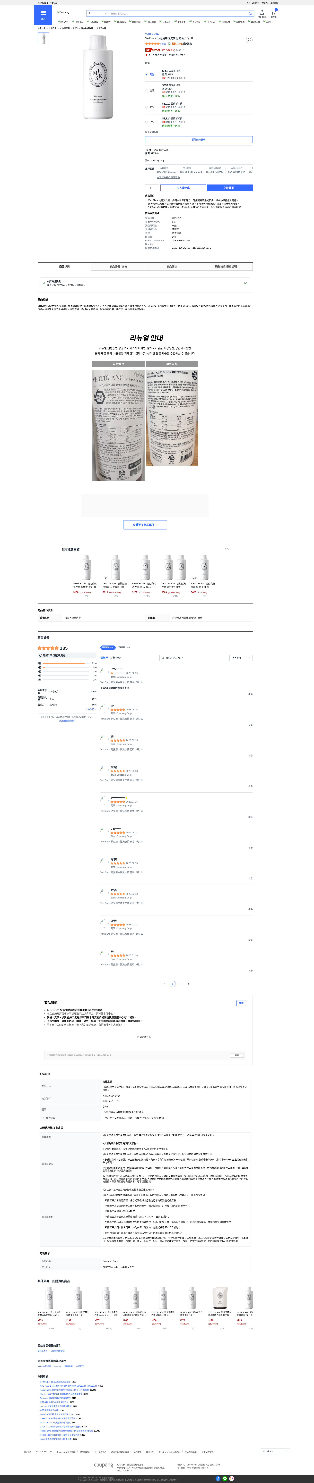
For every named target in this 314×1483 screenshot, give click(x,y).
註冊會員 (255, 3)
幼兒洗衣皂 (42, 1351)
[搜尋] (250, 13)
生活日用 (53, 28)
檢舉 (237, 1055)
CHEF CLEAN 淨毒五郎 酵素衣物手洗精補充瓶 (60, 1427)
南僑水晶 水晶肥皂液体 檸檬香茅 (54, 1402)
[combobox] (241, 658)
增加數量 (157, 189)
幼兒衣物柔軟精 (58, 1351)
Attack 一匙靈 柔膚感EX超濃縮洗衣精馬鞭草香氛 (61, 1394)
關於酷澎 (28, 1451)
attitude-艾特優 (44, 1366)
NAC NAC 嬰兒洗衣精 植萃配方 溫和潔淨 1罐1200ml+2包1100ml (68, 1386)
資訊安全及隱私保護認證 (169, 1451)
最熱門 (104, 657)
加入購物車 (183, 187)
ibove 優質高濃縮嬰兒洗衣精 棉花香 (55, 1439)
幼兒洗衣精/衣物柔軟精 (83, 28)
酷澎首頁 (41, 28)
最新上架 (115, 657)
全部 (90, 13)
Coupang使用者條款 (66, 1451)
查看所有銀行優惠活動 (168, 177)
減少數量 (157, 186)
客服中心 (265, 3)
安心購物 (137, 1451)
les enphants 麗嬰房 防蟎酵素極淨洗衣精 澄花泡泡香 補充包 (66, 1431)
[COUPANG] (103, 1466)
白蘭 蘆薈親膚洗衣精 (49, 1410)
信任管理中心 (100, 1451)
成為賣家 (274, 3)
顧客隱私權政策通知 (120, 1451)
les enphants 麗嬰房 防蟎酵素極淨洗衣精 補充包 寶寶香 (64, 1390)
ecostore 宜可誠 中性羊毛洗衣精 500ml (57, 1414)
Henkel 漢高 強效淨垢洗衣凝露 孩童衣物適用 (59, 1435)
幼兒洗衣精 (101, 28)
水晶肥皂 (80, 1366)
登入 (248, 3)
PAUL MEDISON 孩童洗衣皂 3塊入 (55, 1423)
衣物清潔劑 (65, 28)
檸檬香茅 (69, 1366)
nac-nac (57, 1366)
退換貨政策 (85, 1451)
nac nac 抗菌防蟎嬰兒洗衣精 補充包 (56, 1406)
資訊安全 (150, 1451)
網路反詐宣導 (207, 1451)
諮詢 (241, 1003)
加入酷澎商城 (191, 1451)
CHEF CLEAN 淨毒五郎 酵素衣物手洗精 (57, 1418)
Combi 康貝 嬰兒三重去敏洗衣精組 (55, 1382)
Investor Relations (44, 1451)
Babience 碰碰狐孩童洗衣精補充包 (55, 1398)
